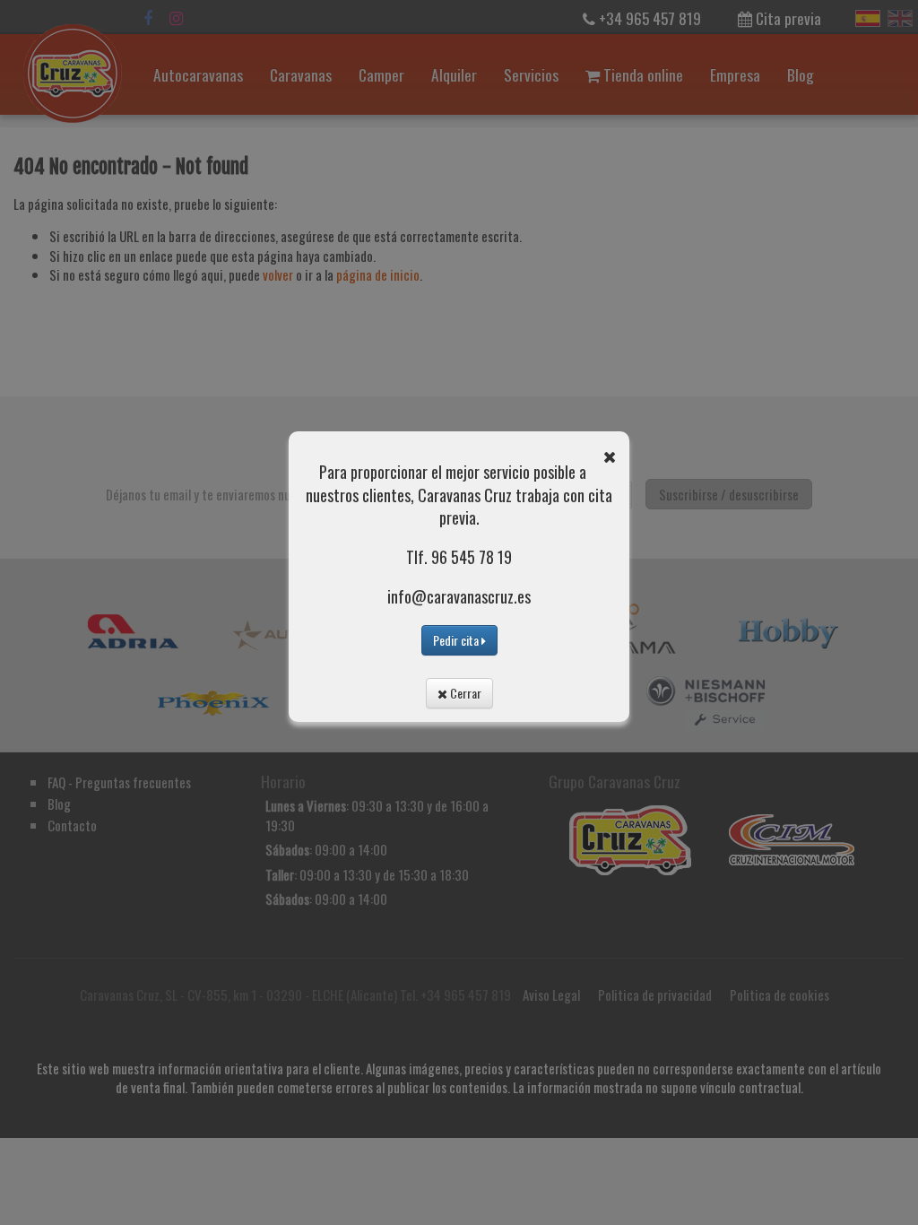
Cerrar (464, 692)
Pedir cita (457, 639)
